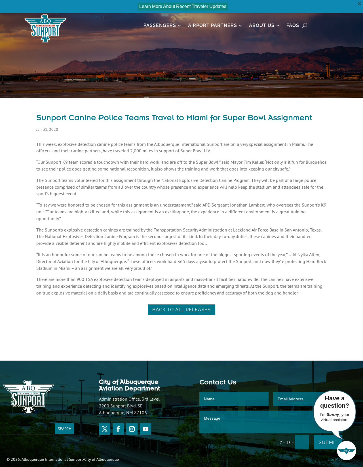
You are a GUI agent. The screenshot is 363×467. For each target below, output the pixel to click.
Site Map (335, 459)
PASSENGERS (159, 26)
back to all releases (181, 309)
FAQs (292, 26)
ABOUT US (262, 26)
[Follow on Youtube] (145, 429)
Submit (328, 442)
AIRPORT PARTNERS (212, 26)
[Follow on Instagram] (132, 429)
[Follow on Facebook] (118, 429)
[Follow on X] (104, 429)
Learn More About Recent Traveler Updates (182, 6)
